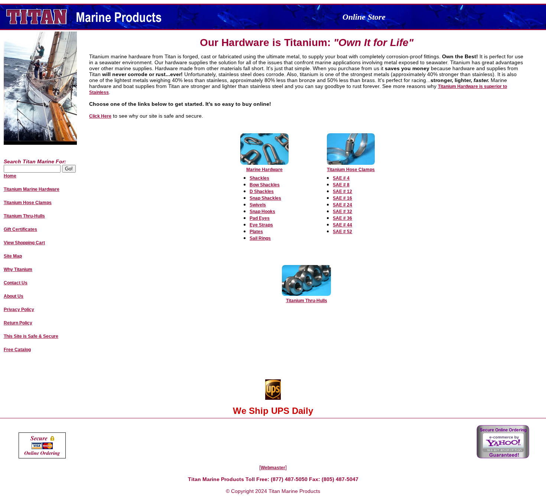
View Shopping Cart (24, 242)
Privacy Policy (19, 309)
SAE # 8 (341, 184)
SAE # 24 (342, 204)
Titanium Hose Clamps (351, 169)
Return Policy (18, 323)
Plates (256, 231)
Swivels (258, 204)
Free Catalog (17, 349)
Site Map (13, 256)
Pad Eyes (260, 218)
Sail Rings (260, 238)
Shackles (259, 178)
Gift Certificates (20, 229)
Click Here (100, 116)
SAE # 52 (342, 231)
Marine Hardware (264, 169)
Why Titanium (18, 269)
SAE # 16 (342, 198)
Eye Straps (261, 225)
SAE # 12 (342, 191)
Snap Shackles (265, 198)
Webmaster (273, 467)
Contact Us (15, 282)
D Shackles (262, 191)
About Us (13, 296)
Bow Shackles (265, 184)
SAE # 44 (342, 225)
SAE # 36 (342, 218)
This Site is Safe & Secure (31, 336)
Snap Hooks (262, 211)
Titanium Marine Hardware (31, 189)
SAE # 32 (342, 211)
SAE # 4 (341, 178)
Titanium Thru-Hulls (306, 300)
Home (10, 176)
